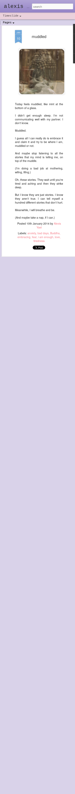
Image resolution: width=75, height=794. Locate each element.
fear (34, 237)
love (57, 237)
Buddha (55, 233)
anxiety (32, 233)
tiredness (39, 241)
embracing (24, 237)
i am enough (45, 237)
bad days (43, 233)
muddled (39, 36)
